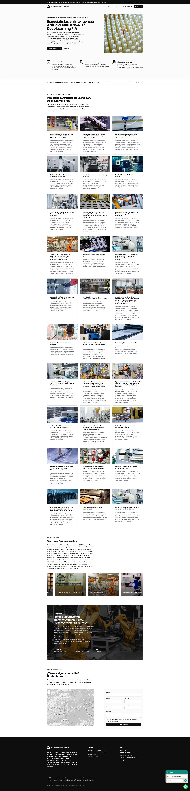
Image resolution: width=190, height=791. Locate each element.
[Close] (186, 772)
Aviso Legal (123, 750)
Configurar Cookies (125, 760)
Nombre (108, 692)
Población (127, 705)
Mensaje (108, 711)
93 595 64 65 (128, 6)
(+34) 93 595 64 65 (93, 754)
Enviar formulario (123, 724)
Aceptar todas (126, 2)
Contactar (137, 6)
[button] (70, 707)
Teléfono (127, 698)
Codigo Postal (110, 705)
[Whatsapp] (185, 786)
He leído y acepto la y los (122, 720)
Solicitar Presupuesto (53, 48)
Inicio (109, 6)
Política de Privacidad (123, 719)
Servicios (115, 6)
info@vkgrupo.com (93, 756)
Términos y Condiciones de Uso (128, 757)
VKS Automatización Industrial (59, 6)
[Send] (185, 780)
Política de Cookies (125, 752)
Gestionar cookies (138, 2)
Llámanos (66, 48)
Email (108, 698)
